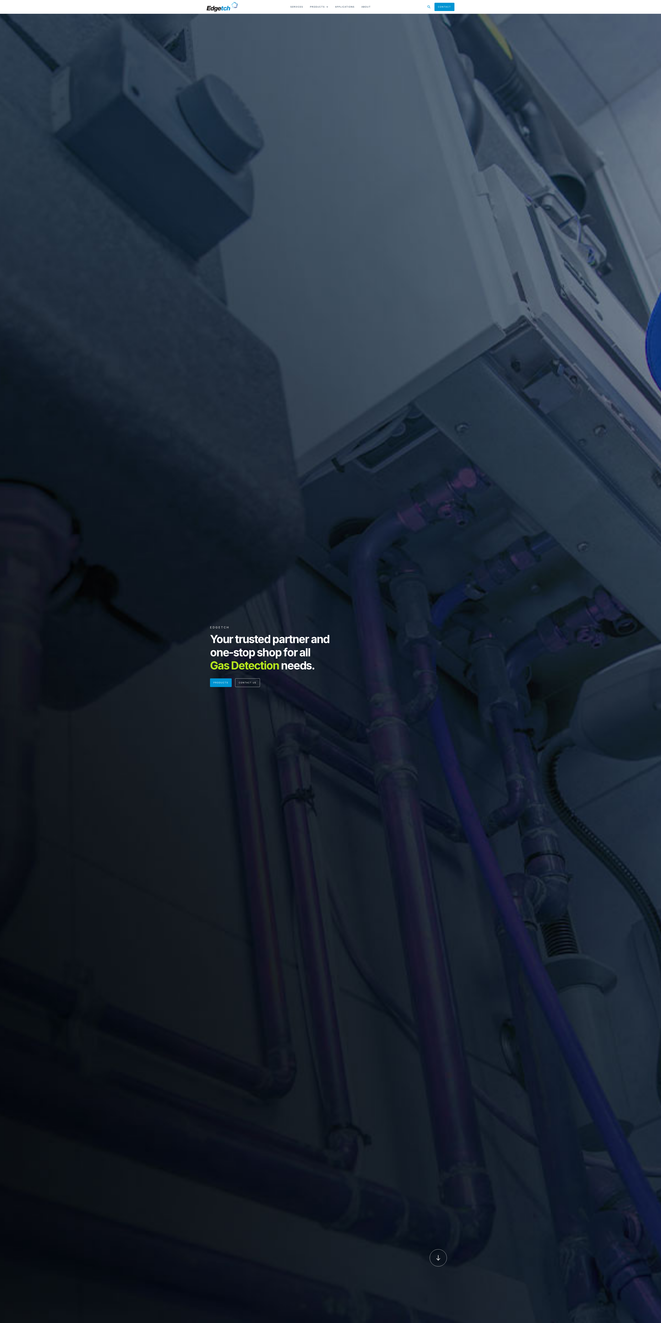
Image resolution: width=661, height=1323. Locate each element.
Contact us (247, 682)
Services (296, 7)
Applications (345, 7)
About (366, 7)
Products (220, 682)
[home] (222, 7)
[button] (319, 8)
